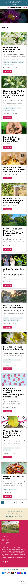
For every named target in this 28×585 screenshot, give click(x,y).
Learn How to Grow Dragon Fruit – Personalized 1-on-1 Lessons (13, 232)
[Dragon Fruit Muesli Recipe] (13, 468)
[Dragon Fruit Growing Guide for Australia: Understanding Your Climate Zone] (13, 379)
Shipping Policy (5, 540)
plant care (17, 447)
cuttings (5, 447)
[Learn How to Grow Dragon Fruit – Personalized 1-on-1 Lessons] (13, 220)
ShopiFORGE (23, 569)
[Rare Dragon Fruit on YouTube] (4, 562)
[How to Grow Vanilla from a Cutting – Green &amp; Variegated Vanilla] (13, 82)
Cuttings (5, 108)
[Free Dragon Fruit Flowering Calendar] (13, 338)
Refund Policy (5, 539)
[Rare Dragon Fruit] (14, 8)
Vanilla (12, 110)
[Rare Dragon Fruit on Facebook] (2, 562)
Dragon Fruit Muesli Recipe (13, 478)
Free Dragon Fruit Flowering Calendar (13, 348)
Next (21, 502)
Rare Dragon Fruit (9, 569)
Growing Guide (14, 62)
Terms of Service (5, 543)
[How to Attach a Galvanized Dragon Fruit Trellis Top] (13, 189)
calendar (5, 359)
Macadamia (21, 62)
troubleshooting (7, 450)
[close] (26, 3)
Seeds (12, 64)
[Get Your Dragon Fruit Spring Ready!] (13, 296)
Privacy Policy (5, 542)
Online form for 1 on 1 (13, 270)
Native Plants (6, 64)
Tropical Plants (7, 110)
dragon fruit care (13, 318)
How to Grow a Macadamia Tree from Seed (11, 49)
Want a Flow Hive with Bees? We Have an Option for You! (14, 169)
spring (18, 320)
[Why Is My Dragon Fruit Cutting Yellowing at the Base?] (13, 422)
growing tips (6, 320)
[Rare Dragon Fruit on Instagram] (5, 562)
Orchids (18, 108)
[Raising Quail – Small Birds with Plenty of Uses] (13, 128)
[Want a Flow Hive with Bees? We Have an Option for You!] (13, 158)
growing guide (7, 362)
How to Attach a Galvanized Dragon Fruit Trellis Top (13, 200)
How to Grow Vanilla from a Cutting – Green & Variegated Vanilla (13, 94)
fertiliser (20, 318)
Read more (7, 71)
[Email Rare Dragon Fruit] (7, 562)
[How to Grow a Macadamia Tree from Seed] (13, 38)
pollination (13, 320)
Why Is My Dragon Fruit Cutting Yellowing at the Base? (12, 434)
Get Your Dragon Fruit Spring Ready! (13, 306)
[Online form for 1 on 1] (13, 260)
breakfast (6, 489)
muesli (10, 489)
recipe (15, 489)
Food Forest (6, 62)
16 (14, 502)
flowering (11, 359)
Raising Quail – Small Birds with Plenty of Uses (11, 139)
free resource (17, 359)
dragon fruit (6, 318)
